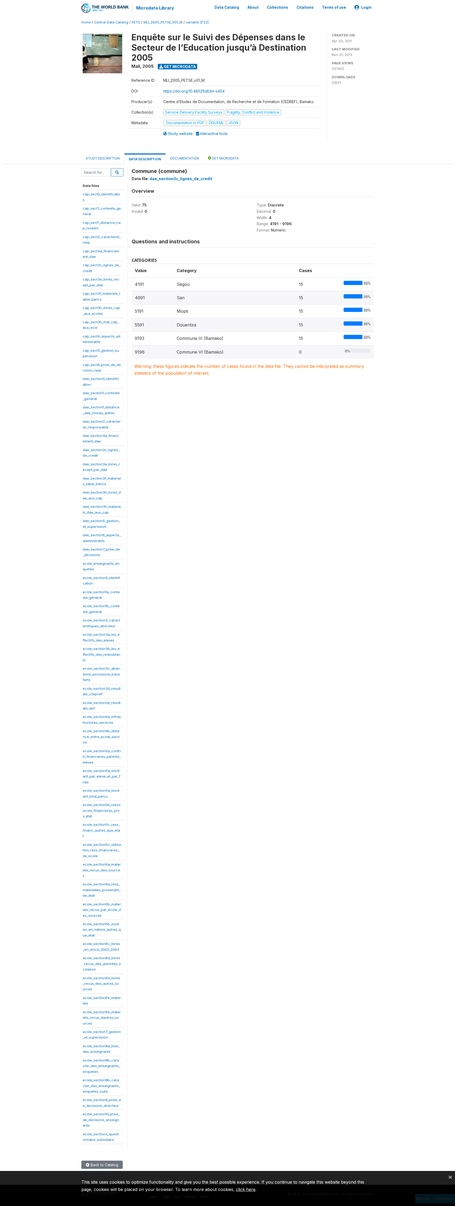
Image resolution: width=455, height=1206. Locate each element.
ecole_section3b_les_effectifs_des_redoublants (101, 654)
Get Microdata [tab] (225, 158)
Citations (305, 7)
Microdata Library (155, 8)
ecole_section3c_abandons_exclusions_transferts (101, 674)
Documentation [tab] (184, 158)
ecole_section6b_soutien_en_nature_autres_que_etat (102, 929)
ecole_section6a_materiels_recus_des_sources (102, 870)
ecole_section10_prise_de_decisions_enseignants (101, 1119)
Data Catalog (227, 7)
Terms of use (334, 7)
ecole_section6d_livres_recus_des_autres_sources (101, 983)
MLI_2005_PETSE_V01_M (163, 22)
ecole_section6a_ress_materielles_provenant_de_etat (102, 890)
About (253, 7)
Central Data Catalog (111, 22)
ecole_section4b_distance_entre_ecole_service (101, 736)
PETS (136, 22)
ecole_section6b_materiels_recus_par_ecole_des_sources (102, 910)
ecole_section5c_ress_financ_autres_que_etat (101, 830)
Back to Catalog (104, 1164)
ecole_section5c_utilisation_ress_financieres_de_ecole (102, 850)
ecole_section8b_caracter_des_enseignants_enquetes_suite (101, 1085)
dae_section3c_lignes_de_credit (181, 178)
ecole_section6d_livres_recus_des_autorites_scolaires (102, 963)
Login (366, 7)
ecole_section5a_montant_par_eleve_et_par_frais (101, 776)
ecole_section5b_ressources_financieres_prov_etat (102, 810)
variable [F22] (197, 22)
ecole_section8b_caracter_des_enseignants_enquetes (101, 1066)
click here (245, 1189)
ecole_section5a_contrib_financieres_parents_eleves (102, 756)
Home (86, 22)
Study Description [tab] (103, 158)
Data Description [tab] (145, 159)
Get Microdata (179, 66)
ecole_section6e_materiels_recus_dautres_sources (102, 1017)
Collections (277, 7)
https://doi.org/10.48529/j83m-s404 (194, 91)
